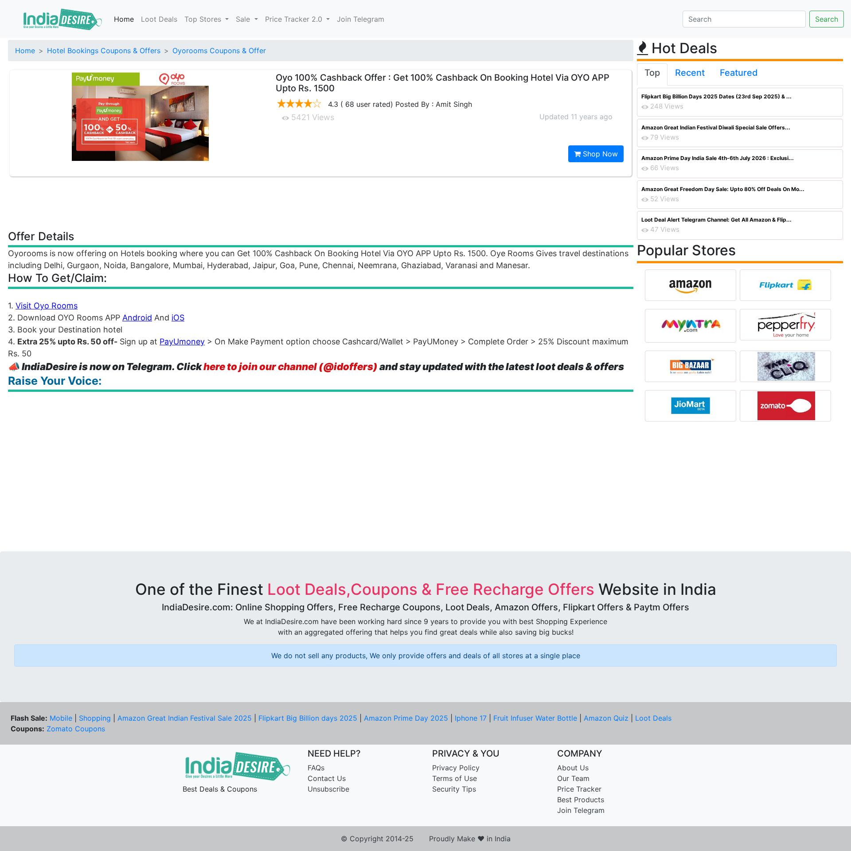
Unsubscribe (328, 789)
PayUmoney (182, 341)
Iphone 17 (471, 718)
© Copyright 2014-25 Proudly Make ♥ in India (426, 838)
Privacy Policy (456, 767)
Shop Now (599, 153)
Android (137, 317)
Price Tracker (579, 789)
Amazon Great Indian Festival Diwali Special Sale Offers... (715, 127)
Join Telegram (360, 19)
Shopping (95, 718)
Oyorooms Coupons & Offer (219, 50)
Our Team (573, 778)
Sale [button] (244, 19)
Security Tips (454, 789)
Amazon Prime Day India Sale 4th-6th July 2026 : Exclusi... (717, 158)
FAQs (316, 767)
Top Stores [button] (203, 19)
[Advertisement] (321, 203)
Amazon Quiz (606, 718)
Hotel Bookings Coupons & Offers (103, 50)
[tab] (652, 74)
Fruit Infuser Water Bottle (535, 718)
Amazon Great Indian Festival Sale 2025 (184, 718)
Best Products (580, 799)
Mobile (61, 718)
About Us (573, 767)
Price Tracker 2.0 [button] (294, 19)
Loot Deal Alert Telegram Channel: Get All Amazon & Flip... (716, 219)
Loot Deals (159, 19)
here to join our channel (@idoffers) (290, 366)
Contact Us (327, 778)
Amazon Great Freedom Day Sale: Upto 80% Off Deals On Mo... (722, 189)
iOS (178, 317)
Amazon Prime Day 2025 (406, 718)
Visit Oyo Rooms (47, 305)
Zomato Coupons (76, 728)
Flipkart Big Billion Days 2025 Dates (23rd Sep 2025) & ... (716, 96)
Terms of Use (454, 778)
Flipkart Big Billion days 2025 (307, 718)
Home (124, 19)
